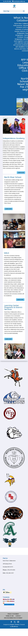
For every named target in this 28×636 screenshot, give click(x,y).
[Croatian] (5, 599)
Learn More (21, 172)
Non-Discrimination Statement (13, 617)
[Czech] (6, 599)
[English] (8, 599)
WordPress (15, 626)
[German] (10, 599)
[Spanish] (3, 603)
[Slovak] (13, 601)
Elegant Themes (14, 624)
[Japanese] (5, 601)
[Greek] (12, 599)
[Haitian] (13, 599)
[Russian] (12, 601)
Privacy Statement (13, 613)
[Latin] (8, 601)
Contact (18, 615)
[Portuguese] (10, 601)
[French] (9, 599)
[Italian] (3, 601)
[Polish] (9, 601)
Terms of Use (10, 615)
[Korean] (6, 601)
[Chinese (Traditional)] (3, 599)
